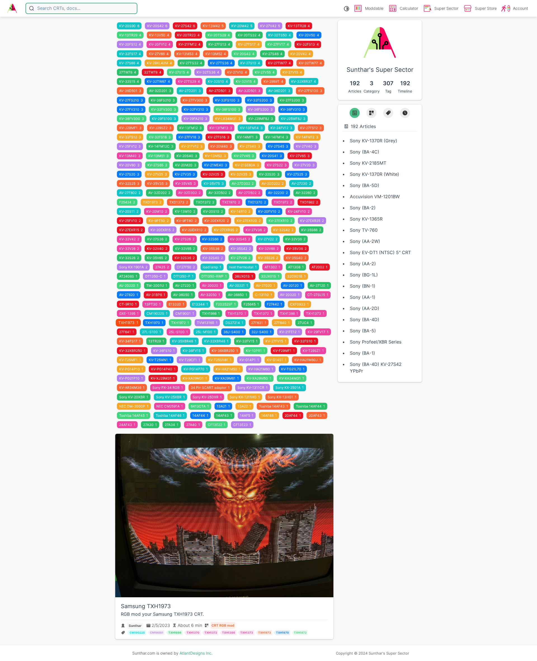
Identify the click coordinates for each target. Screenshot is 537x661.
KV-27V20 (305, 165)
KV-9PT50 (159, 221)
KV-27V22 (267, 239)
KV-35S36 (213, 249)
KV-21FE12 (289, 332)
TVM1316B (207, 323)
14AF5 (246, 415)
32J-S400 (261, 332)
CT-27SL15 (317, 295)
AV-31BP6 (155, 295)
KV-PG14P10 (131, 369)
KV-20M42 (241, 26)
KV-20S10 (213, 211)
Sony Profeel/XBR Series (375, 342)
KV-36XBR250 (225, 351)
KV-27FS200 (292, 100)
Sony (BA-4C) (364, 152)
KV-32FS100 (227, 100)
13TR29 (156, 341)
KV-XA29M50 (259, 378)
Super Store (486, 8)
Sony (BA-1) (362, 353)
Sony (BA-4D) (364, 319)
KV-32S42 (283, 230)
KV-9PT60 (186, 221)
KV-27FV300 (195, 100)
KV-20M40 (221, 146)
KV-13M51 (158, 156)
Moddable (374, 8)
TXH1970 (154, 323)
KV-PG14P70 (195, 369)
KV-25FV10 (130, 221)
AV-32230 (278, 193)
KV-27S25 (297, 174)
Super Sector (446, 8)
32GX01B (296, 276)
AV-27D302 (243, 183)
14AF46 (269, 415)
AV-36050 (183, 295)
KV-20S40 (186, 156)
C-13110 (263, 295)
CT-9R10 (128, 304)
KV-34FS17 (130, 341)
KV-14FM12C (161, 146)
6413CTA (200, 406)
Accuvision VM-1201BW (375, 196)
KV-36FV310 (293, 109)
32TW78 (152, 72)
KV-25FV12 (130, 146)
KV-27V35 (185, 174)
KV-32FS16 (160, 137)
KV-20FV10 (269, 211)
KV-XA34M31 (291, 378)
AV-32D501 (249, 91)
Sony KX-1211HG (245, 397)
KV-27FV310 (131, 109)
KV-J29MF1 (130, 128)
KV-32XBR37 (303, 81)
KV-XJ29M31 (163, 378)
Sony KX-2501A (289, 387)
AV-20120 (292, 285)
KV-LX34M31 (228, 119)
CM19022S (157, 313)
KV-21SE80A (247, 165)
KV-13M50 (215, 156)
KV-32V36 (295, 239)
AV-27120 (319, 285)
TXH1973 (128, 322)
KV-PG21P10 (131, 378)
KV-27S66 (129, 63)
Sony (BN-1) (362, 286)
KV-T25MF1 (130, 360)
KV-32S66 (212, 239)
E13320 (176, 304)
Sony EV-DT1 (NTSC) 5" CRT (380, 252)
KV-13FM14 (251, 128)
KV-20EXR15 (162, 230)
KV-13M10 (185, 211)
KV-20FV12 (160, 44)
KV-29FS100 (164, 119)
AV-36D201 (279, 91)
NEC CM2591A (169, 406)
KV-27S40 (250, 146)
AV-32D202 (159, 193)
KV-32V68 (269, 249)
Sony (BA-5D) (364, 185)
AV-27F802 (129, 193)
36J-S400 (233, 332)
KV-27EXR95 (226, 230)
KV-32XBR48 (216, 341)
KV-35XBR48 (184, 341)
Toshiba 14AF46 (170, 415)
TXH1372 (263, 313)
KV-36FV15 (193, 351)
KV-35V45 (185, 183)
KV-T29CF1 (189, 360)
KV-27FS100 (310, 91)
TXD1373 (178, 202)
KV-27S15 (179, 72)
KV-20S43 (244, 54)
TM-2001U (156, 285)
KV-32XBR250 (132, 351)
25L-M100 (206, 332)
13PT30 (153, 304)
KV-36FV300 (131, 119)
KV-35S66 (311, 230)
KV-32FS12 (130, 137)
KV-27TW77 (279, 63)
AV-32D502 (219, 193)
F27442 (274, 304)
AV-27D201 (190, 91)
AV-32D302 (189, 193)
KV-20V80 (129, 165)
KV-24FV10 (299, 211)
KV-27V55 (265, 72)
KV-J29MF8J (260, 119)
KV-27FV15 (275, 341)
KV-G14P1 (249, 360)
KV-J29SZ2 (160, 128)
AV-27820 (128, 295)
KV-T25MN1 (160, 360)
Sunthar (135, 626)
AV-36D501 (130, 91)
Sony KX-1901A (133, 267)
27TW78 (127, 72)
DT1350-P (183, 276)
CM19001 (184, 313)
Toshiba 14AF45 (133, 415)
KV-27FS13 (219, 44)
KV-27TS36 (221, 63)
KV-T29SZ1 (313, 351)
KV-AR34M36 (132, 387)
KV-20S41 (272, 156)
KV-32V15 (246, 81)
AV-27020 (265, 285)
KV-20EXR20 (216, 221)
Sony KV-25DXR (207, 397)
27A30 (150, 425)
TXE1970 (231, 202)
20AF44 (293, 415)
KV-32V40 (157, 249)
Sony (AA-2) (363, 263)
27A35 (162, 267)
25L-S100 (178, 332)
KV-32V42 (129, 239)
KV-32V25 (213, 174)
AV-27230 (301, 183)
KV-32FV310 (196, 109)
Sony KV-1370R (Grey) (373, 140)
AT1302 (272, 267)
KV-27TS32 (191, 63)
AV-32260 (305, 193)
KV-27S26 (184, 239)
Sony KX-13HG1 (282, 397)
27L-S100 (151, 332)
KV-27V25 (157, 174)
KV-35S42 (241, 249)
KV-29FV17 (318, 332)
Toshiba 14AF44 (310, 406)
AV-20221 (238, 285)
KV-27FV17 (278, 44)
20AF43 (317, 415)
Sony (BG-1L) (364, 275)
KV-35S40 (296, 258)
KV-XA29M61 (227, 378)
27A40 (193, 425)
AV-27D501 (219, 91)
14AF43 (224, 415)
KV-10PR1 (255, 351)
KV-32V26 (129, 249)
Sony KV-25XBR (170, 397)
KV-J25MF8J (293, 119)
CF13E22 (216, 425)
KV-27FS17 (249, 44)
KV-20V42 (300, 54)
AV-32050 (210, 295)
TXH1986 (211, 313)
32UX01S (270, 276)
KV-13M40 (129, 156)
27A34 (171, 425)
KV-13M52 (215, 54)
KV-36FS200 (260, 109)
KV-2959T (273, 81)
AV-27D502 (249, 193)
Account (520, 8)
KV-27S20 (129, 174)
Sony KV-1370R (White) (374, 174)
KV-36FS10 (164, 351)
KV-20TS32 (249, 35)
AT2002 (320, 267)
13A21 (223, 406)
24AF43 (127, 425)
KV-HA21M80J (307, 360)
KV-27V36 (255, 230)
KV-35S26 (268, 258)
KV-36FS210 (163, 100)
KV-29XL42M (159, 63)
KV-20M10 (156, 211)
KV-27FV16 (189, 137)
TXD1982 (309, 202)
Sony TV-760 (364, 230)
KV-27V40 (306, 146)
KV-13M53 (186, 54)
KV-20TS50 (279, 35)
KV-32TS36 (208, 72)
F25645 (251, 304)
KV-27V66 (159, 54)
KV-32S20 (269, 174)
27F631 (258, 323)
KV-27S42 (185, 26)
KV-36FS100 (228, 109)
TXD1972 (283, 202)
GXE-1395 (129, 313)
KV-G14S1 (276, 360)
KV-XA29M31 (195, 378)
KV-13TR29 (130, 35)
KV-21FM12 (189, 44)
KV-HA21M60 (260, 369)
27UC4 (305, 323)
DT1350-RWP (214, 276)
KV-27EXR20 (249, 221)
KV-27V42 (270, 26)
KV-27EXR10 (280, 221)
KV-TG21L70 (293, 369)
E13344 (200, 304)
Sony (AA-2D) (364, 308)
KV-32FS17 (130, 54)
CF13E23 (242, 425)
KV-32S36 (185, 258)
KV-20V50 (309, 35)
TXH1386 (289, 313)
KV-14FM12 (307, 137)
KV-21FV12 (191, 146)
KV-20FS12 (130, 44)
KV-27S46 (272, 54)
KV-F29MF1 (284, 351)
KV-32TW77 (310, 63)
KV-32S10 (218, 81)
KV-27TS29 (189, 81)
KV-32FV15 (247, 341)
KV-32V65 (185, 249)
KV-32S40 (212, 258)
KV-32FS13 (308, 44)
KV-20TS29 (219, 35)
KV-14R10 (240, 211)
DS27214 (234, 323)
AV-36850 (237, 295)
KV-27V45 (244, 156)
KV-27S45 (278, 146)
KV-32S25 (129, 183)
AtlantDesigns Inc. (196, 653)
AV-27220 (184, 285)
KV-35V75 (214, 183)
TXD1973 (152, 202)
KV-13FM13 (220, 128)
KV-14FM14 (276, 137)
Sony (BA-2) (363, 207)
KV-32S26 (129, 258)
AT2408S (128, 276)
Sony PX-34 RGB (167, 387)
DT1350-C (155, 276)
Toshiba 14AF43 (273, 406)
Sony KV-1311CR (252, 387)
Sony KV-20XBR (133, 397)
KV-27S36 (157, 239)
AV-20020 (212, 285)
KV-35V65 (157, 258)
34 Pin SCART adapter (210, 387)
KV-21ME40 (215, 165)
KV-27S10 (250, 63)
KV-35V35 (157, 183)
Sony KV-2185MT (368, 163)
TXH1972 (180, 323)
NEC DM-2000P (134, 406)
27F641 (126, 332)
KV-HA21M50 (228, 369)
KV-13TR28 (299, 26)
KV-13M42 (213, 26)
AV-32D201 (160, 91)
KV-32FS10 (305, 341)
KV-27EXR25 (312, 221)
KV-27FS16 (218, 137)
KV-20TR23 (188, 35)
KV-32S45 (240, 239)
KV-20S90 (129, 26)
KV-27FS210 (131, 100)
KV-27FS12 (311, 128)
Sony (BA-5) (363, 330)
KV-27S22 (277, 165)
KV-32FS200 (259, 100)
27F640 (282, 323)
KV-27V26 (240, 258)
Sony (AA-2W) (365, 241)
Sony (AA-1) (362, 297)
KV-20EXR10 (194, 230)
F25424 (127, 202)
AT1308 (296, 267)
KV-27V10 (237, 72)
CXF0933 (299, 304)
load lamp (212, 267)
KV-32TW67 (158, 81)
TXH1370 (237, 313)
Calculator (409, 8)
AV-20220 (128, 285)
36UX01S (244, 276)
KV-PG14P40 (163, 369)
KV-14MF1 (247, 137)
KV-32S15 (129, 81)
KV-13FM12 (190, 128)
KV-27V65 (300, 156)
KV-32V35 (241, 174)
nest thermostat (243, 267)
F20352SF (226, 304)
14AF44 (200, 415)
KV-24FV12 (281, 128)
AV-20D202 (273, 183)
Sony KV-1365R (366, 219)
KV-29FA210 (195, 119)
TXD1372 (205, 202)
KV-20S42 (157, 26)
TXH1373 (315, 313)
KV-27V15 (292, 72)
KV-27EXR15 (131, 230)
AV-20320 (290, 295)
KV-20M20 (185, 165)
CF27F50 (186, 267)
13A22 (244, 406)
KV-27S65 (157, 165)
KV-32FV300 (163, 109)
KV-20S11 (128, 211)
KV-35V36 (296, 249)
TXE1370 (257, 202)
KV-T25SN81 (220, 360)
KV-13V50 (159, 35)
